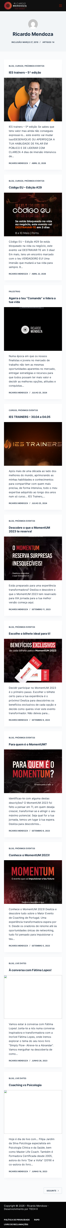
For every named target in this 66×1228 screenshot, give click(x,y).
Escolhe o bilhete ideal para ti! (29, 633)
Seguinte (51, 1190)
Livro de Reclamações (16, 1224)
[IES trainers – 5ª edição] (33, 99)
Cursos (19, 66)
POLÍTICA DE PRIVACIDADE (17, 1220)
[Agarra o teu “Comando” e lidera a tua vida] (33, 329)
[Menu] (60, 5)
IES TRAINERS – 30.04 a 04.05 (29, 417)
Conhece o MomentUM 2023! (29, 855)
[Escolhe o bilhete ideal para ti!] (33, 660)
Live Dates (20, 963)
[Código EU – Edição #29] (33, 214)
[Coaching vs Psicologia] (33, 1112)
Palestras (14, 291)
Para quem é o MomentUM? (28, 744)
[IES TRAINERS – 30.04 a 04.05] (33, 444)
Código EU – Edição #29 (25, 187)
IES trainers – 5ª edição (25, 72)
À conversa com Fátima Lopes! (30, 970)
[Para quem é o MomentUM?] (33, 771)
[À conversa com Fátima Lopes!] (33, 997)
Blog (11, 66)
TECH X (33, 1209)
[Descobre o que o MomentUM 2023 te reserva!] (33, 558)
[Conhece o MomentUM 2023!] (33, 882)
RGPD (37, 1220)
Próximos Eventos (34, 66)
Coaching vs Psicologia (25, 1085)
